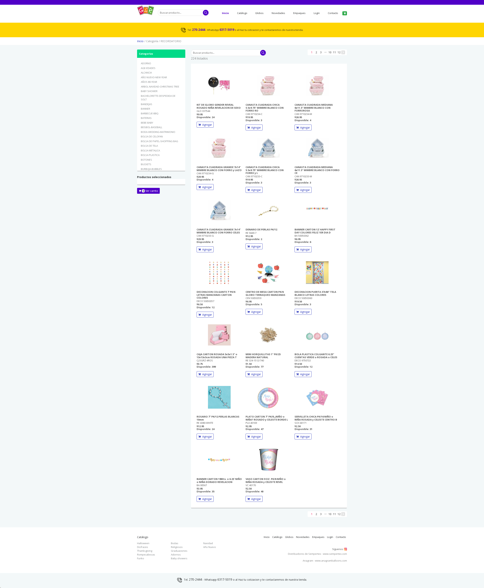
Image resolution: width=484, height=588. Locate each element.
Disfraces (142, 547)
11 (334, 52)
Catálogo (242, 13)
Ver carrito (150, 191)
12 (339, 52)
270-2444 (198, 30)
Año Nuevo (209, 547)
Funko (140, 558)
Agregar (206, 124)
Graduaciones (179, 550)
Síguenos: (339, 549)
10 (329, 52)
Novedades (278, 13)
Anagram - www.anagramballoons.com (325, 560)
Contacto (333, 13)
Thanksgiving (144, 550)
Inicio (225, 13)
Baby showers (179, 558)
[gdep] (145, 13)
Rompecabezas (146, 554)
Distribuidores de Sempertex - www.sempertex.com (317, 553)
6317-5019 (227, 30)
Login (317, 13)
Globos (259, 13)
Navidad (208, 543)
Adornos (176, 554)
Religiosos (177, 547)
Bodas (174, 543)
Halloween (143, 543)
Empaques (299, 13)
